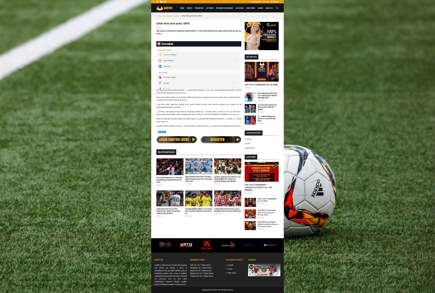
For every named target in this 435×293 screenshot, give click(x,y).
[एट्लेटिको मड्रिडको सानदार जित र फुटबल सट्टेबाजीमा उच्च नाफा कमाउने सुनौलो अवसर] (227, 198)
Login (267, 2)
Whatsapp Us (257, 2)
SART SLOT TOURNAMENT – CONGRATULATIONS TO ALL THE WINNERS (258, 187)
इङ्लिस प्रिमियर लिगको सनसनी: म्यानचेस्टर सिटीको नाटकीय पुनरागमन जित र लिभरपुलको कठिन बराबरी (198, 179)
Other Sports (250, 148)
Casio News (251, 157)
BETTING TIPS (251, 57)
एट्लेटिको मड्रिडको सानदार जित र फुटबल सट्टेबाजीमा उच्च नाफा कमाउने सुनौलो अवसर (227, 210)
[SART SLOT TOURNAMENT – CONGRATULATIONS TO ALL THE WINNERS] (262, 172)
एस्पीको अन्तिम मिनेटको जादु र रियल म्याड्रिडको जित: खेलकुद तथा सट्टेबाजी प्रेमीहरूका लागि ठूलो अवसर (168, 211)
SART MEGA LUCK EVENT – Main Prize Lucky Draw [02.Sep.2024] (267, 212)
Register (276, 2)
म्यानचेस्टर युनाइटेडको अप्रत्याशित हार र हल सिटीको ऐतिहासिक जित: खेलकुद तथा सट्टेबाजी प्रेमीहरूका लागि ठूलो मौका (227, 179)
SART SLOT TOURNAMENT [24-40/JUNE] (261, 84)
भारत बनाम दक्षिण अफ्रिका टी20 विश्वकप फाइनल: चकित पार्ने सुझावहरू (267, 107)
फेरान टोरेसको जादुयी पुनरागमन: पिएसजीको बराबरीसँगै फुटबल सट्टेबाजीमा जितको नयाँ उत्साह (169, 180)
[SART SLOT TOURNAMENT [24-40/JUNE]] (262, 72)
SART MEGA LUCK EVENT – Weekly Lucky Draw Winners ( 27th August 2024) (268, 224)
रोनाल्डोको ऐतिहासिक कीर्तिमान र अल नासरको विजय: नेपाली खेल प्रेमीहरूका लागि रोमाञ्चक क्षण (198, 211)
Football (248, 139)
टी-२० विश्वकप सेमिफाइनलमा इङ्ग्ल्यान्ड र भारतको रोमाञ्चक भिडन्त (267, 119)
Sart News (164, 7)
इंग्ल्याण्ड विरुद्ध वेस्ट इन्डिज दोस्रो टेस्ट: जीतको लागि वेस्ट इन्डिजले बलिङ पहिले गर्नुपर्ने (267, 95)
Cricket (247, 144)
